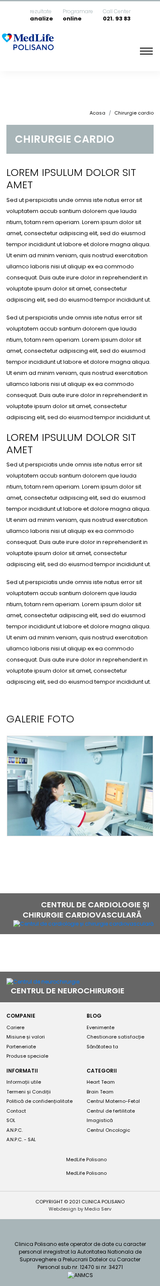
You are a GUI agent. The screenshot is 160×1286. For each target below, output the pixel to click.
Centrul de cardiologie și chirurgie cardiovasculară (86, 909)
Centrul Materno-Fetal (113, 1101)
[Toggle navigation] (146, 51)
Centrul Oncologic (108, 1130)
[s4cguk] (80, 786)
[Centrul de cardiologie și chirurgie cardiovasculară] (83, 923)
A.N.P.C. (14, 1130)
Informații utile (23, 1082)
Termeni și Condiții (28, 1091)
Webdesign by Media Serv (80, 1208)
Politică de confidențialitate (39, 1101)
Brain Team (100, 1091)
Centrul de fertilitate (111, 1111)
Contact (16, 1111)
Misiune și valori (25, 1036)
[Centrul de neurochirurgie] (42, 981)
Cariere (15, 1027)
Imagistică (100, 1120)
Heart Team (101, 1082)
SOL (10, 1120)
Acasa (97, 112)
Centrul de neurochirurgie (68, 990)
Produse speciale (27, 1056)
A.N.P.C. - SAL (21, 1139)
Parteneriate (21, 1046)
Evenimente (100, 1027)
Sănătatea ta (102, 1046)
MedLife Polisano (86, 1159)
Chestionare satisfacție (115, 1036)
